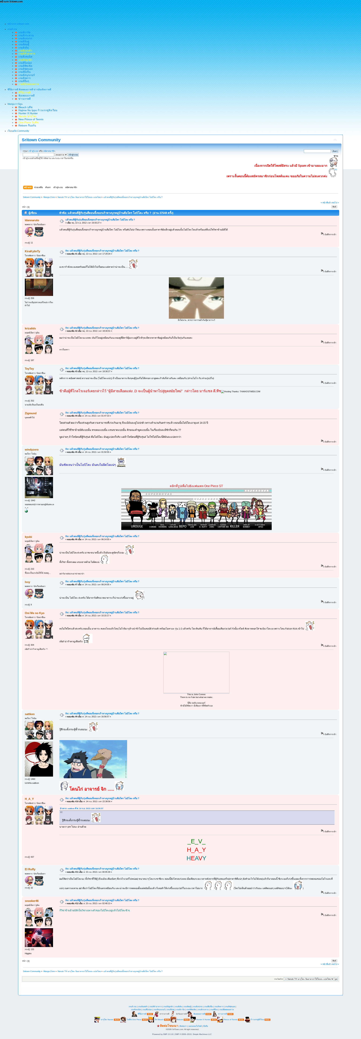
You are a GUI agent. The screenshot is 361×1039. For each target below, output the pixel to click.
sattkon (30, 714)
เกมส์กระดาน (25, 35)
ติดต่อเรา (183, 1026)
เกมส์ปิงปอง (24, 62)
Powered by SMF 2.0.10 (162, 1034)
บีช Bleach (159, 1019)
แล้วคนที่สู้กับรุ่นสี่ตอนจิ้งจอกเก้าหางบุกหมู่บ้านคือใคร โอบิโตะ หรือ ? (100, 219)
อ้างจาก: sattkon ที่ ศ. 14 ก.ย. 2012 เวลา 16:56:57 (81, 808)
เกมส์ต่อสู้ (23, 44)
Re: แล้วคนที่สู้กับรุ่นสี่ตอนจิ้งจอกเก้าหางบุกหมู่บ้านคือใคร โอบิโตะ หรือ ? (102, 250)
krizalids (30, 328)
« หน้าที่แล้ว (326, 202)
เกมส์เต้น (23, 47)
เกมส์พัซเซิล (24, 65)
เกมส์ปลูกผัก (168, 1007)
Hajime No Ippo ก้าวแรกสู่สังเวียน (37, 110)
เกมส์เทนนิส (24, 56)
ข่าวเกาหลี (24, 98)
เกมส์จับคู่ (23, 41)
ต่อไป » (335, 202)
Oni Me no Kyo (34, 613)
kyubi (28, 536)
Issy (27, 582)
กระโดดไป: (278, 979)
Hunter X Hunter (27, 113)
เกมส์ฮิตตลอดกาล (226, 1010)
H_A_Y (29, 798)
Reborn (180, 1019)
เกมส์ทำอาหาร (155, 1007)
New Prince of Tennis (30, 119)
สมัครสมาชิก (49, 151)
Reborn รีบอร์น (26, 125)
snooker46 (32, 900)
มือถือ (205, 1026)
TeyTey (29, 368)
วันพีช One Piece (134, 1019)
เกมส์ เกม (133, 1007)
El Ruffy (30, 869)
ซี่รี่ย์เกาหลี (142, 1014)
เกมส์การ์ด (23, 32)
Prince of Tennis (230, 1019)
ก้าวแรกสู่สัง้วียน (257, 1019)
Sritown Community (41, 140)
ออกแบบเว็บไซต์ (195, 1026)
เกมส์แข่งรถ (24, 38)
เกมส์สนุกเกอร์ (26, 75)
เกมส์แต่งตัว (143, 1007)
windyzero (32, 449)
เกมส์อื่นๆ (23, 81)
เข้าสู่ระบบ (33, 151)
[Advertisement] (68, 11)
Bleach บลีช (25, 107)
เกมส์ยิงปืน (24, 71)
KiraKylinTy (32, 251)
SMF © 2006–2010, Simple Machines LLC (193, 1034)
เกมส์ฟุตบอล (25, 68)
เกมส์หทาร (24, 78)
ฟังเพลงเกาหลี (26, 95)
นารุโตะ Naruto (107, 1019)
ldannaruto (32, 220)
